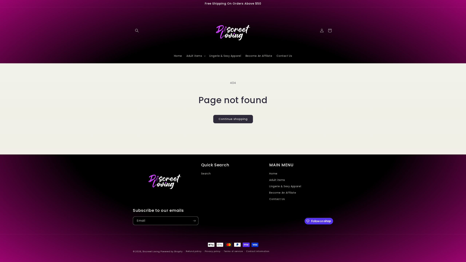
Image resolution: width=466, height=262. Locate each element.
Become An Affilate (282, 192)
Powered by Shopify (172, 251)
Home (273, 173)
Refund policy (193, 251)
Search (206, 173)
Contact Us (277, 199)
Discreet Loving (151, 251)
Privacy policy (212, 251)
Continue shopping (233, 119)
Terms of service (233, 251)
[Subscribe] (194, 221)
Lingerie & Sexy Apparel (285, 186)
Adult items (277, 180)
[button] (137, 31)
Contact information (257, 251)
